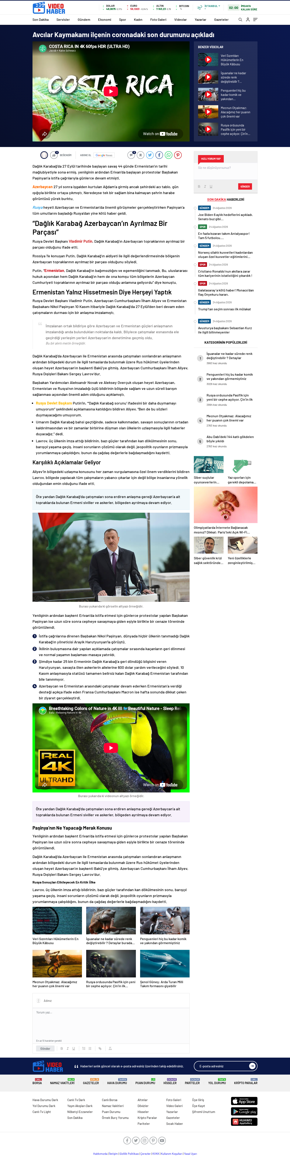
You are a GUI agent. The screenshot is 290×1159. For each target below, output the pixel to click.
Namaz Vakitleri (62, 1081)
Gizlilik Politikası (129, 1153)
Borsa (37, 1081)
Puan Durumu (145, 1081)
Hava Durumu (117, 1081)
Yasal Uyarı (190, 1153)
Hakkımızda (100, 1153)
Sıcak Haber (174, 1123)
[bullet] (90, 1048)
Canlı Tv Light (41, 1112)
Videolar (180, 19)
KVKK (155, 1153)
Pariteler (192, 1081)
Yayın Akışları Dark (80, 1106)
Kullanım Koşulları (171, 1153)
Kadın (138, 19)
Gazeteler (221, 19)
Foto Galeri (158, 19)
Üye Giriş (198, 1100)
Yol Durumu (217, 1081)
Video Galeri (174, 1106)
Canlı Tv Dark (76, 1100)
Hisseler (170, 1081)
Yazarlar (200, 19)
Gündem (84, 19)
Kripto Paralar (246, 1081)
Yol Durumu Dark (43, 1106)
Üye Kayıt (198, 1106)
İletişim (113, 1153)
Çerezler (146, 1153)
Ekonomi (104, 19)
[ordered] (84, 1048)
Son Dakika (40, 19)
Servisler (63, 19)
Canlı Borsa (109, 1100)
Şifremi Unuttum (203, 1112)
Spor (122, 19)
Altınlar (143, 1100)
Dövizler (143, 1106)
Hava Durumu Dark (45, 1100)
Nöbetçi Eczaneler (80, 1112)
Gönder (45, 1048)
